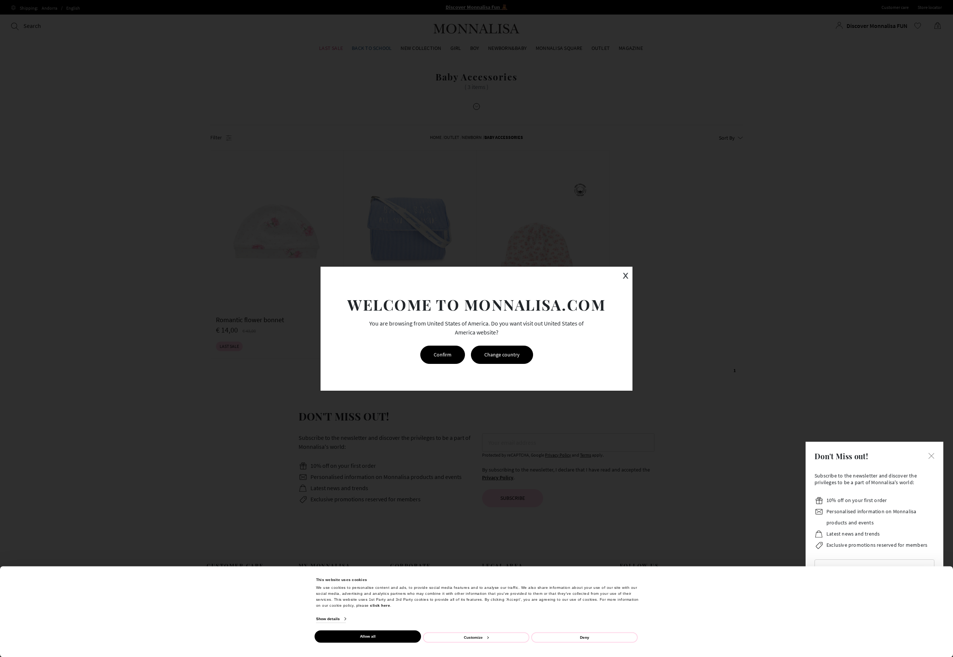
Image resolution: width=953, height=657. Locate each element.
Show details (328, 619)
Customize (473, 637)
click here (380, 605)
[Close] (931, 455)
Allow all (368, 636)
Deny (584, 637)
